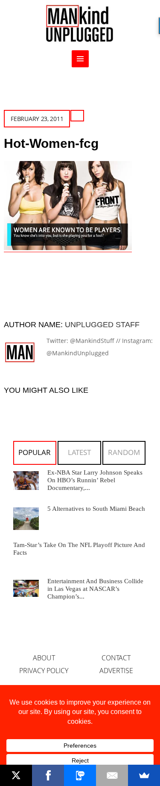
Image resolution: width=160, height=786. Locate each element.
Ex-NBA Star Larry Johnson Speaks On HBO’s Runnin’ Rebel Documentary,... (95, 480)
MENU (80, 58)
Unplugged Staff (102, 324)
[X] (16, 775)
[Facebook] (48, 775)
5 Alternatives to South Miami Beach (96, 508)
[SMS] (80, 775)
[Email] (112, 775)
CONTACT (116, 657)
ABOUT (44, 657)
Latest (79, 452)
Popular (34, 452)
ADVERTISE (116, 670)
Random (124, 452)
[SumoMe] (144, 775)
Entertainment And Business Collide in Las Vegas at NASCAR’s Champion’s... (95, 589)
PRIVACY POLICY (43, 670)
